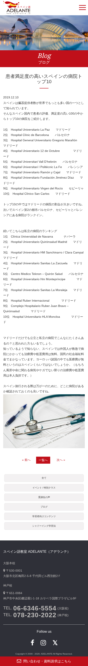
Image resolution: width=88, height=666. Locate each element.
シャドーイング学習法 (44, 526)
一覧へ (43, 460)
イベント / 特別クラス (44, 487)
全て (44, 478)
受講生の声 (44, 497)
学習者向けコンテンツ (44, 516)
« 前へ (26, 460)
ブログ (44, 506)
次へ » (61, 460)
